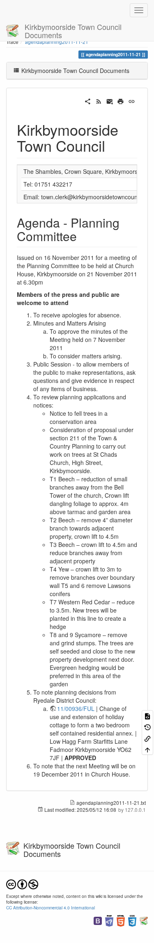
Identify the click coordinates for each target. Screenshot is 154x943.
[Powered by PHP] (109, 919)
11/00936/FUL (75, 708)
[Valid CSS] (132, 919)
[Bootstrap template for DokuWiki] (98, 919)
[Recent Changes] (98, 100)
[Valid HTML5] (121, 919)
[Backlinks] (147, 738)
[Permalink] (131, 100)
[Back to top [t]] (147, 749)
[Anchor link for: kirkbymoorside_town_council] (112, 145)
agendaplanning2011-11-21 (56, 41)
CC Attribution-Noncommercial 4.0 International (50, 907)
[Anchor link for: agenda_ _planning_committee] (83, 236)
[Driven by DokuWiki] (144, 919)
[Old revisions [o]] (147, 727)
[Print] (120, 100)
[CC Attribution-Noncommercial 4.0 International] (22, 883)
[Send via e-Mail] (109, 100)
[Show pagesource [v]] (147, 716)
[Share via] (87, 100)
